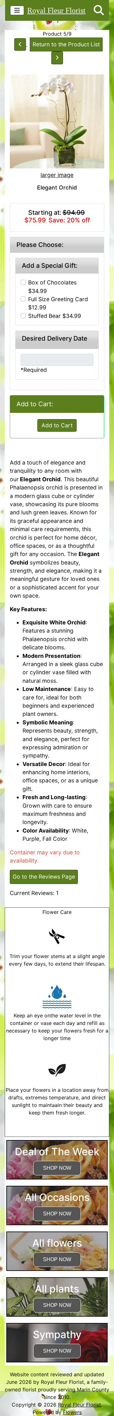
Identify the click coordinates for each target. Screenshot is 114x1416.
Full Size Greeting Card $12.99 (58, 303)
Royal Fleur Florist (56, 10)
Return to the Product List (66, 44)
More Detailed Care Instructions (57, 1133)
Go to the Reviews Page (44, 876)
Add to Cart (57, 425)
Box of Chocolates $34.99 (52, 286)
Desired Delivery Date (54, 338)
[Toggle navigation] (17, 10)
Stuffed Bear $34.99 (54, 316)
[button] (99, 10)
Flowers (72, 1412)
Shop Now (57, 1168)
